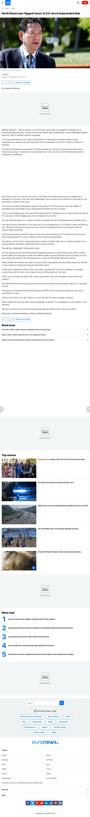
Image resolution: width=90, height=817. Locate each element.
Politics (54, 732)
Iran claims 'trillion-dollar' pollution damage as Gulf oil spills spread (26, 329)
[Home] (2, 8)
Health (4, 769)
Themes (5, 750)
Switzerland (63, 722)
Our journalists (51, 778)
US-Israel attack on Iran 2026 (31, 716)
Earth (3, 764)
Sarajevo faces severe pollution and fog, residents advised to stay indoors (28, 340)
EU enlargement (30, 727)
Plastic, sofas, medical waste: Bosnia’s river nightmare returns (24, 335)
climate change (39, 732)
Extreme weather (60, 727)
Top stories (9, 455)
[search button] (61, 703)
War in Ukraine (53, 716)
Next (48, 764)
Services (5, 790)
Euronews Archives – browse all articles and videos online (22, 783)
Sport (24, 722)
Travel (48, 769)
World (13, 8)
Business (5, 760)
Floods (67, 716)
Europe (4, 755)
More (4, 795)
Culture (4, 773)
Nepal (50, 722)
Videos (48, 773)
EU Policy (49, 760)
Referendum (37, 722)
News (7, 8)
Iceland (44, 727)
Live (84, 3)
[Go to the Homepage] (8, 2)
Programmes (6, 778)
